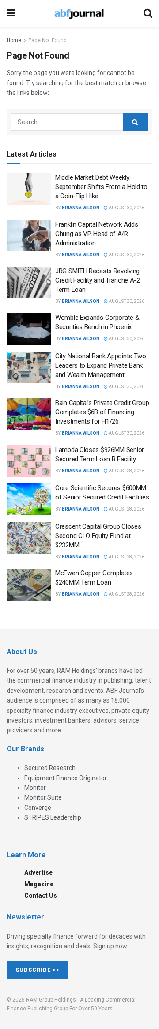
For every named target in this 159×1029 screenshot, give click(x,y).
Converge (37, 807)
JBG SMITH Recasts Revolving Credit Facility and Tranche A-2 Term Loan (97, 280)
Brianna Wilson (80, 207)
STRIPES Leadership (52, 817)
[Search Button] (148, 13)
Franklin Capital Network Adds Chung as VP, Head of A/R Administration (96, 233)
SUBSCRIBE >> (37, 969)
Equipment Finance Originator (65, 778)
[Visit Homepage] (79, 13)
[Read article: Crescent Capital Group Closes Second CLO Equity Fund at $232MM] (29, 538)
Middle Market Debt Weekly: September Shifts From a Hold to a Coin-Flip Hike (101, 186)
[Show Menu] (11, 13)
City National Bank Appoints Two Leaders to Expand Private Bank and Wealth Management (100, 365)
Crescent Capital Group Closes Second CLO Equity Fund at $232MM (98, 535)
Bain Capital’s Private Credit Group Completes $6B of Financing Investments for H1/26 (102, 412)
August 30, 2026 (126, 207)
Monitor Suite (43, 797)
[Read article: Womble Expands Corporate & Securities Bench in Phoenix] (29, 329)
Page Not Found (47, 40)
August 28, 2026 (126, 470)
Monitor (35, 787)
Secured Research (50, 767)
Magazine (38, 884)
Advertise (38, 872)
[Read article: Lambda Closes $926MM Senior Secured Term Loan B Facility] (29, 461)
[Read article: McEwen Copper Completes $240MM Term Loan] (29, 585)
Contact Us (40, 895)
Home (14, 40)
